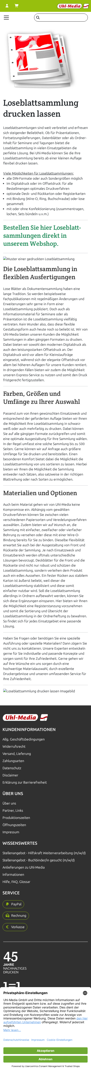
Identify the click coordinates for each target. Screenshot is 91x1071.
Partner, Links (13, 811)
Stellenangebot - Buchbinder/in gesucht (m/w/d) (39, 860)
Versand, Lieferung (17, 754)
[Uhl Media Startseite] (73, 6)
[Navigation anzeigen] (6, 18)
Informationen (13, 875)
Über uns (9, 803)
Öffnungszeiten (14, 825)
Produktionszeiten (16, 818)
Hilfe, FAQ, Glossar (16, 882)
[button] (13, 904)
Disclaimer (10, 775)
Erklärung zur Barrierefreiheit (25, 782)
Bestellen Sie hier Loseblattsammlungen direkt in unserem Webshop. (42, 235)
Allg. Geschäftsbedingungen (24, 739)
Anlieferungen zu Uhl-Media (24, 867)
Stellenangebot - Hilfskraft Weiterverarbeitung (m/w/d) (44, 853)
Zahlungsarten (13, 761)
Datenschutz (12, 768)
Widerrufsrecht (14, 747)
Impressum (11, 832)
